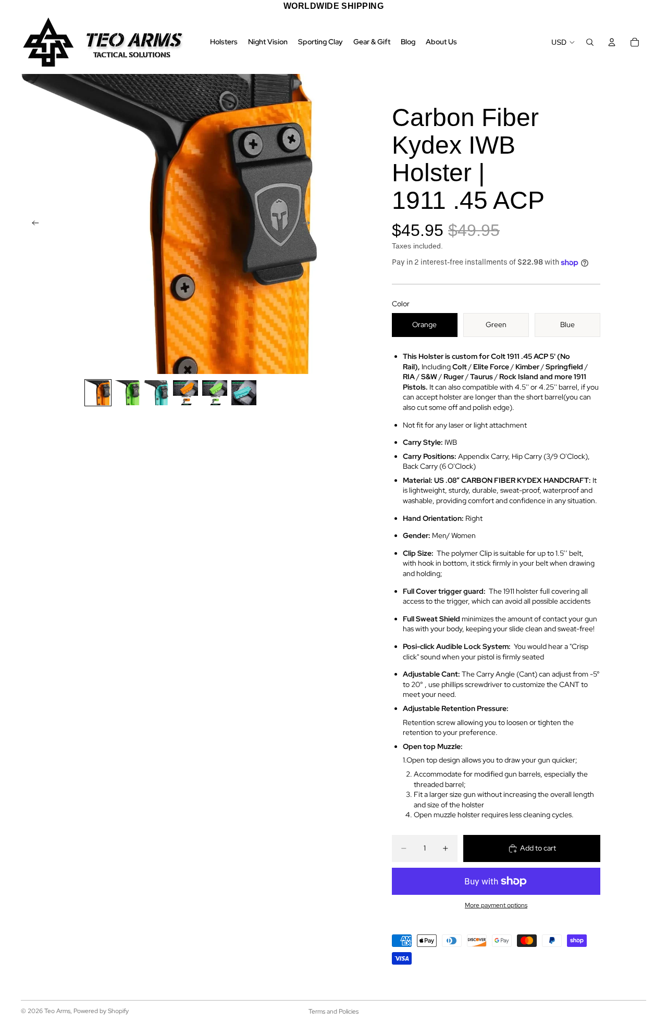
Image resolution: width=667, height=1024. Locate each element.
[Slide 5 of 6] (214, 392)
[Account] (611, 42)
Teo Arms (57, 1011)
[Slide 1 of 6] (97, 392)
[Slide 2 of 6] (127, 392)
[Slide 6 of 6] (243, 392)
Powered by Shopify (101, 1011)
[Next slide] (309, 224)
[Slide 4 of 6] (185, 392)
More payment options (496, 905)
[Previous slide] (32, 224)
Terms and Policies (333, 1011)
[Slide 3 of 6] (156, 392)
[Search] (589, 42)
